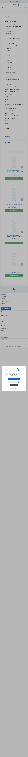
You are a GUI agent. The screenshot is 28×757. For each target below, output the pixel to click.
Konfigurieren (14, 384)
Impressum (16, 388)
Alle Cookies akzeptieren (14, 378)
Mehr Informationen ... (14, 375)
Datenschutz (12, 388)
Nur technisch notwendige (14, 382)
